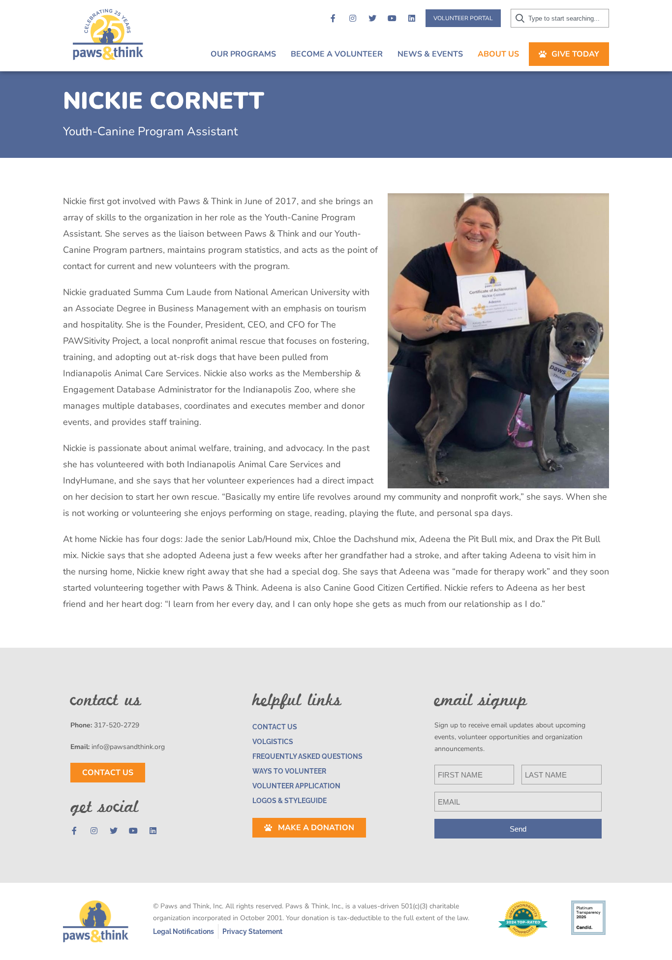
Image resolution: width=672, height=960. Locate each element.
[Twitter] (372, 18)
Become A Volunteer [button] (337, 54)
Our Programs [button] (243, 54)
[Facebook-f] (333, 18)
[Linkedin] (412, 18)
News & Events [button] (430, 54)
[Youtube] (392, 18)
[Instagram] (353, 18)
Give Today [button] (575, 54)
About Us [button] (498, 54)
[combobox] (560, 18)
